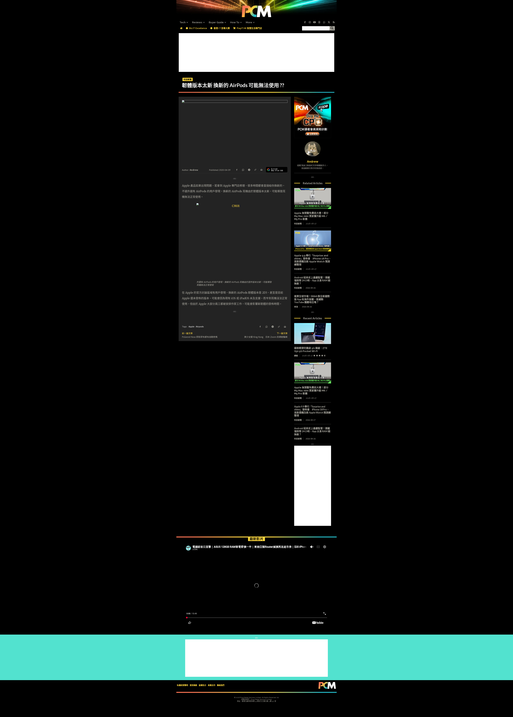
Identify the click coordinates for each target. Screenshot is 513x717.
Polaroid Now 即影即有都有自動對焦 (200, 336)
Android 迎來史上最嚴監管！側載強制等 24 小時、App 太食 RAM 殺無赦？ (312, 280)
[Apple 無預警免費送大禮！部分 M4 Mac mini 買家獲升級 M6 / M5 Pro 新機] (312, 198)
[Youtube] (314, 22)
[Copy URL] (255, 169)
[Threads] (319, 22)
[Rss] (333, 22)
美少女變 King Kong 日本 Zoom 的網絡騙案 (265, 336)
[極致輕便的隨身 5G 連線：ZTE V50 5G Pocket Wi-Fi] (312, 333)
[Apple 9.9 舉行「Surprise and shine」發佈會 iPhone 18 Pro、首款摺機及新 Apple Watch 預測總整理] (312, 241)
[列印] (261, 169)
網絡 (296, 356)
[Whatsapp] (324, 22)
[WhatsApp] (243, 169)
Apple (191, 326)
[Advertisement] (256, 52)
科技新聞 (188, 79)
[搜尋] (332, 28)
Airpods (200, 326)
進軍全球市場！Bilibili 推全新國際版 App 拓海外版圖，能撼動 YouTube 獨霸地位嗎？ (312, 299)
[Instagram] (309, 22)
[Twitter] (329, 22)
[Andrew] (313, 148)
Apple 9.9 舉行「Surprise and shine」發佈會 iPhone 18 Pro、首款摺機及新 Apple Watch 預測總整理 (312, 260)
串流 (296, 307)
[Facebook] (304, 22)
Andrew (194, 169)
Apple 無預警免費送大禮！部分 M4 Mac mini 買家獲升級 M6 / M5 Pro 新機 (311, 216)
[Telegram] (249, 169)
